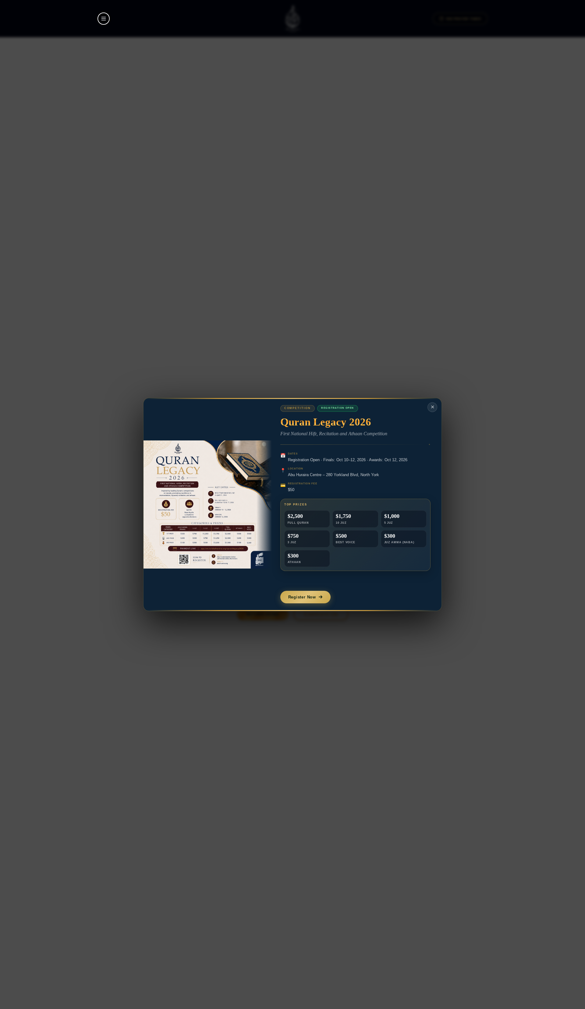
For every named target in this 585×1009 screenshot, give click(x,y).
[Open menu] (104, 19)
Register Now (302, 597)
